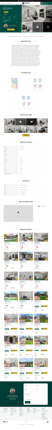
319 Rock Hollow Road (23, 262)
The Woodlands (6, 249)
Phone (36, 389)
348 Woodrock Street (8, 368)
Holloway (21, 378)
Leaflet (22, 221)
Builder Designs (32, 424)
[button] (5, 3)
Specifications (30, 36)
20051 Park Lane (37, 242)
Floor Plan (19, 36)
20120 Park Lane (37, 281)
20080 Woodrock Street (8, 324)
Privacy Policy (43, 416)
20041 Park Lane (22, 242)
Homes (3, 5)
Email (26, 389)
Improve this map (31, 221)
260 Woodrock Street (23, 345)
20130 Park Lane (22, 281)
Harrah (9, 5)
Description (15, 36)
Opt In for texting (29, 399)
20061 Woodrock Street (8, 345)
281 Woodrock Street (38, 368)
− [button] (4, 207)
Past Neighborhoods (44, 413)
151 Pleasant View (22, 368)
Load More (26, 135)
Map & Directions (40, 36)
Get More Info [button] (10, 29)
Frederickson (36, 378)
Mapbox (24, 221)
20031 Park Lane (7, 262)
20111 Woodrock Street (23, 301)
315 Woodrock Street (23, 324)
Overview (10, 36)
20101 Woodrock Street (8, 301)
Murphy (7, 20)
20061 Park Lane (37, 262)
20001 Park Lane (7, 242)
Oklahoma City (6, 5)
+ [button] (4, 206)
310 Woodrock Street (38, 301)
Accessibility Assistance (45, 418)
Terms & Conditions (44, 417)
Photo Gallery (25, 36)
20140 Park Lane (7, 281)
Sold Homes (43, 412)
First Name (26, 385)
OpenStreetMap (27, 221)
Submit (27, 402)
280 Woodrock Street (38, 324)
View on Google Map (41, 206)
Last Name (37, 385)
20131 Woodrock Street (38, 345)
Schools (35, 36)
